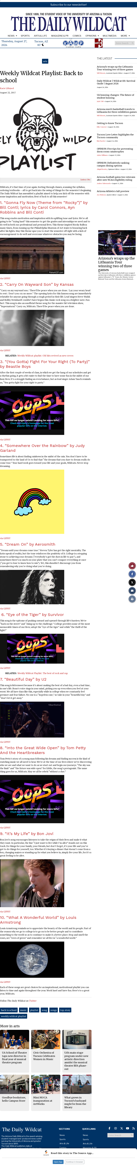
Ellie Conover (101, 127)
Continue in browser (74, 1162)
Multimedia (110, 36)
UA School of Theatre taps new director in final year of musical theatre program (14, 1057)
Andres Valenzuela (104, 183)
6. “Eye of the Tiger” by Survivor (32, 614)
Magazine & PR (59, 36)
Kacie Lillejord (7, 88)
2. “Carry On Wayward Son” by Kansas (37, 284)
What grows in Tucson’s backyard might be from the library (75, 1102)
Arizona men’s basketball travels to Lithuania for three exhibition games (117, 110)
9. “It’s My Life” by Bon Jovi (26, 833)
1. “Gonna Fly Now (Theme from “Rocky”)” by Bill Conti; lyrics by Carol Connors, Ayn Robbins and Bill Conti (43, 207)
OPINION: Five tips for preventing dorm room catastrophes (115, 150)
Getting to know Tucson (110, 123)
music (23, 1010)
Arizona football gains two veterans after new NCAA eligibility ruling (116, 178)
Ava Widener (101, 195)
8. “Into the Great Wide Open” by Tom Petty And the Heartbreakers (43, 750)
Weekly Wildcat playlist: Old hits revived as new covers (45, 355)
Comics (77, 36)
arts (45, 61)
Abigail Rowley (102, 169)
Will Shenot (101, 73)
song (44, 1010)
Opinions (90, 36)
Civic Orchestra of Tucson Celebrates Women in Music (44, 1056)
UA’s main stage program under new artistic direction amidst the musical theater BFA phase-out (76, 1060)
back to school (9, 1010)
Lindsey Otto (85, 179)
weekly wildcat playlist (13, 1016)
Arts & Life (40, 36)
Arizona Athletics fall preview (113, 191)
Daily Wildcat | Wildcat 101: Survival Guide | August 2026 (116, 82)
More (124, 36)
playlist (34, 1010)
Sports (25, 36)
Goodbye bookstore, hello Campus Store (14, 1099)
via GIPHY (5, 278)
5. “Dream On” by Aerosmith (27, 544)
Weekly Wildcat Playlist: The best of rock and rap (43, 673)
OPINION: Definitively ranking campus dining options (113, 164)
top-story (65, 1010)
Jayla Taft (100, 101)
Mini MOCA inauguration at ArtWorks (42, 1101)
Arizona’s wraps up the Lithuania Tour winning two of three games (115, 68)
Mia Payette (101, 141)
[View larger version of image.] (46, 137)
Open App (58, 1162)
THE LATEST (104, 58)
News (11, 36)
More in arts (10, 1026)
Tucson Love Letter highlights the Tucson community (115, 136)
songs (53, 1010)
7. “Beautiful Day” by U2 (23, 679)
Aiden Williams (102, 155)
